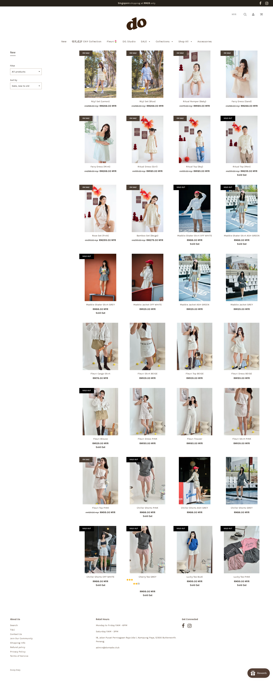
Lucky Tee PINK (242, 576)
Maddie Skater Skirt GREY (100, 304)
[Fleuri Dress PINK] (147, 411)
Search (14, 625)
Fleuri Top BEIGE (195, 373)
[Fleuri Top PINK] (100, 480)
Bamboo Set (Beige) (147, 235)
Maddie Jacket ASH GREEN (194, 304)
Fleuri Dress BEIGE (241, 373)
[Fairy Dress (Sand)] (242, 74)
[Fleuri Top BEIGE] (194, 346)
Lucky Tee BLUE (194, 576)
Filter (12, 66)
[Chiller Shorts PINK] (147, 480)
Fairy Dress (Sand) (242, 101)
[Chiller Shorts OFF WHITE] (100, 549)
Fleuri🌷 (112, 41)
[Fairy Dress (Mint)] (100, 139)
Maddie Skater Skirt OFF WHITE (194, 235)
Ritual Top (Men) (242, 166)
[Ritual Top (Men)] (242, 139)
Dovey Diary (15, 670)
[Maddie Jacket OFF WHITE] (147, 277)
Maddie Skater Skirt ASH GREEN (242, 235)
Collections (163, 41)
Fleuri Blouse (100, 438)
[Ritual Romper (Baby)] (194, 74)
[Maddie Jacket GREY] (242, 277)
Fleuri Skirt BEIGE (148, 373)
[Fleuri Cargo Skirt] (100, 346)
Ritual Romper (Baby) (194, 101)
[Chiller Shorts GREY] (242, 480)
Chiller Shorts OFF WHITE (100, 576)
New (64, 41)
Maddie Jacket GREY (242, 304)
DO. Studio (129, 41)
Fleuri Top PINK (100, 507)
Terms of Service (19, 655)
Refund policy (17, 647)
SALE (144, 41)
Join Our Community (21, 638)
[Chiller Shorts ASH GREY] (194, 480)
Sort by (13, 80)
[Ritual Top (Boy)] (194, 139)
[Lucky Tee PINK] (242, 549)
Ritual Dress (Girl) (148, 166)
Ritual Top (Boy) (194, 166)
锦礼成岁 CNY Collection (86, 41)
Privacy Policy (17, 651)
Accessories (204, 41)
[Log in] (253, 14)
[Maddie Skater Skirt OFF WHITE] (194, 208)
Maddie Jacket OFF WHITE (147, 304)
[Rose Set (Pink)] (100, 208)
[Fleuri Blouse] (100, 411)
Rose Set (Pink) (100, 235)
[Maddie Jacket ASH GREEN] (194, 277)
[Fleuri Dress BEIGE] (242, 346)
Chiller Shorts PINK (147, 507)
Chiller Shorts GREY (242, 507)
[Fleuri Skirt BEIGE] (147, 346)
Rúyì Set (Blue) (148, 101)
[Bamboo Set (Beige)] (147, 208)
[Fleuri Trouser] (194, 411)
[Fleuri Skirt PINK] (242, 411)
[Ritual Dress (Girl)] (147, 139)
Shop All (184, 41)
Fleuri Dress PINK (147, 438)
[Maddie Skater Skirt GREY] (100, 277)
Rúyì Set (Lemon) (100, 101)
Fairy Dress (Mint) (100, 166)
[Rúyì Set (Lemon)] (100, 74)
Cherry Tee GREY (147, 576)
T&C (12, 629)
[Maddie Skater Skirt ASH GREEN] (242, 208)
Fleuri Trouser (194, 438)
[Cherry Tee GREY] (147, 549)
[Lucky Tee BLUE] (194, 549)
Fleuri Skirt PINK (241, 438)
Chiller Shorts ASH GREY (194, 507)
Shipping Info (17, 642)
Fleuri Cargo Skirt (100, 373)
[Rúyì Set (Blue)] (147, 74)
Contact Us (16, 634)
